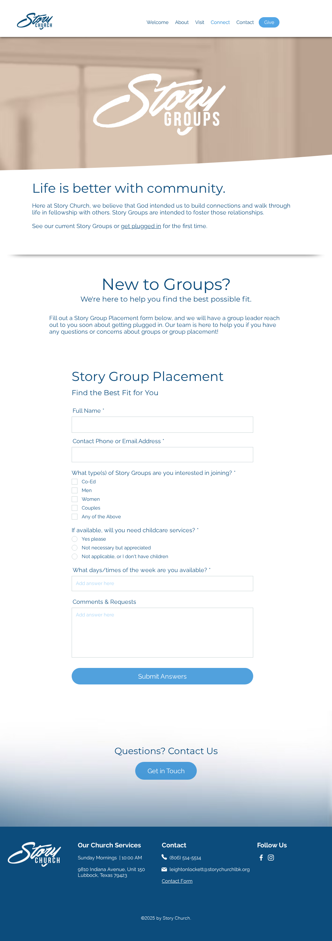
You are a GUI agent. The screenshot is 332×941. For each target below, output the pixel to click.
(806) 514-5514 (185, 858)
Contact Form (177, 881)
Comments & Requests (104, 602)
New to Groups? (166, 284)
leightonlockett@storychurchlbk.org (210, 869)
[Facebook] (261, 858)
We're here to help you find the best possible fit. (166, 299)
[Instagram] (271, 858)
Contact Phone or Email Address (117, 441)
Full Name (87, 411)
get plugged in (141, 226)
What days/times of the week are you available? (140, 570)
